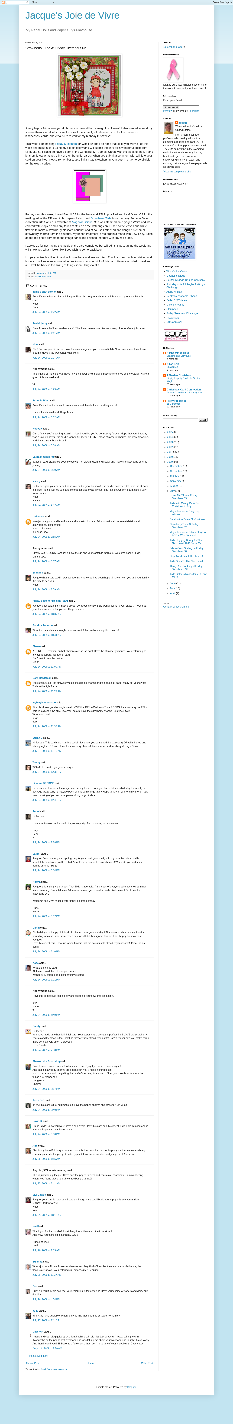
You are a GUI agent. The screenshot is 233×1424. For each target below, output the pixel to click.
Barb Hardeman (42, 678)
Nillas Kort (173, 364)
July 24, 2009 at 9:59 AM (46, 589)
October (175, 476)
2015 (170, 432)
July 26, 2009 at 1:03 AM (46, 1250)
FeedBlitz (193, 111)
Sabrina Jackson (42, 625)
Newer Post (32, 1363)
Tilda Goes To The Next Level (186, 561)
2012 (170, 447)
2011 (170, 452)
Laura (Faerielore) (43, 456)
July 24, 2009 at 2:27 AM (46, 357)
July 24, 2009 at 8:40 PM (46, 1109)
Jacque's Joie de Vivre (72, 15)
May (172, 588)
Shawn (36, 646)
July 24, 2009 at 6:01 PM (46, 979)
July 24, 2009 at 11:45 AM (46, 751)
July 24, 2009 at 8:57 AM (46, 561)
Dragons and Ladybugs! (179, 355)
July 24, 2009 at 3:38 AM (46, 445)
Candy (36, 1026)
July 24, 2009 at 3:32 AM (46, 417)
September (176, 481)
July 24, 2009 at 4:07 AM (46, 505)
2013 (170, 442)
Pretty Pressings (177, 401)
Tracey (36, 762)
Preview (167, 111)
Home (90, 1363)
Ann (35, 1145)
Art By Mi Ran (174, 291)
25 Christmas (174, 403)
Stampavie (172, 309)
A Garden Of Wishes (179, 375)
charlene (37, 572)
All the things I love (178, 353)
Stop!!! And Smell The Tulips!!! (186, 556)
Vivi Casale (39, 1194)
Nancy (36, 481)
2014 (170, 437)
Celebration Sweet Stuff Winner (187, 519)
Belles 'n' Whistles (176, 300)
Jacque (182, 122)
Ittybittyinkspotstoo (44, 702)
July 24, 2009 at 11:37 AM (46, 726)
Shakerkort (172, 367)
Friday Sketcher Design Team (50, 600)
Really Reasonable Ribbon (181, 296)
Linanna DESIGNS (43, 783)
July (172, 491)
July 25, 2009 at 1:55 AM (46, 1159)
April (173, 593)
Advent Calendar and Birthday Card (185, 392)
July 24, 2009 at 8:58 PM (46, 1134)
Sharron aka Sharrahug (46, 1061)
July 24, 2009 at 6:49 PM (46, 1015)
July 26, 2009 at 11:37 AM (46, 1274)
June (173, 583)
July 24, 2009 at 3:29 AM (46, 389)
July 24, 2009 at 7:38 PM (46, 1050)
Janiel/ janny (40, 323)
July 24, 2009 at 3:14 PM (46, 870)
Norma (36, 881)
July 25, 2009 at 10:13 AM (46, 1215)
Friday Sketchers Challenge (182, 313)
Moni (35, 344)
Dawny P (37, 1331)
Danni (36, 927)
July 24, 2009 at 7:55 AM (46, 536)
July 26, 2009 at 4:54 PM (46, 1299)
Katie (35, 963)
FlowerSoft (172, 317)
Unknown (38, 516)
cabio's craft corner (44, 291)
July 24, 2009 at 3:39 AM (46, 470)
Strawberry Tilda (101, 218)
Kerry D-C (38, 1100)
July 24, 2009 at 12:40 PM (46, 800)
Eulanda (37, 1261)
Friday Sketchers (66, 143)
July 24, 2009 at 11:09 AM (46, 666)
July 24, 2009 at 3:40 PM (46, 951)
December (176, 466)
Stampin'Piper (40, 400)
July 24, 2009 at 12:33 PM (46, 772)
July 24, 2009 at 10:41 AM (46, 635)
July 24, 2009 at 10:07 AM (46, 614)
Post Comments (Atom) (54, 1369)
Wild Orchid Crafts (176, 271)
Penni (35, 811)
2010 (170, 457)
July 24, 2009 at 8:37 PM (46, 1089)
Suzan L (37, 737)
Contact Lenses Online (176, 606)
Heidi (35, 1226)
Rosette (37, 428)
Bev (34, 1286)
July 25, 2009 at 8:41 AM (46, 1183)
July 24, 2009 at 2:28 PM (46, 842)
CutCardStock (174, 322)
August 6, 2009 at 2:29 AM (47, 1348)
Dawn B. (37, 1121)
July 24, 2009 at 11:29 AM (46, 691)
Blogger (131, 1387)
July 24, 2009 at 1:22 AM (46, 312)
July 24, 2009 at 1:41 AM (46, 333)
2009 (170, 461)
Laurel (36, 853)
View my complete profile (177, 171)
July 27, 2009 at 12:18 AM (46, 1320)
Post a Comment (38, 1355)
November (176, 471)
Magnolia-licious (82, 222)
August (174, 486)
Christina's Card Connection (184, 389)
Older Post (147, 1363)
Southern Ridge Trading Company (185, 280)
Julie (35, 1310)
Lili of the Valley (175, 304)
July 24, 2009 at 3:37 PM (46, 916)
